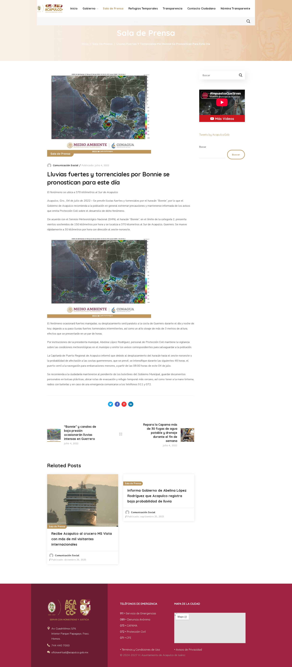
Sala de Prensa (102, 44)
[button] (248, 21)
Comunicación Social (65, 165)
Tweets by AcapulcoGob (214, 134)
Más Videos (224, 119)
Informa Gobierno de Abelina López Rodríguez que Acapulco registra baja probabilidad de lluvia (157, 495)
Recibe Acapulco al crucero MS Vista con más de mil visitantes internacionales (81, 538)
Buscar (202, 146)
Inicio (85, 44)
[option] (83, 519)
